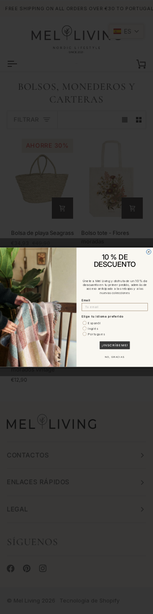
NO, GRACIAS (115, 356)
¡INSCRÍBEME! (115, 345)
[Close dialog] (148, 251)
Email (86, 300)
